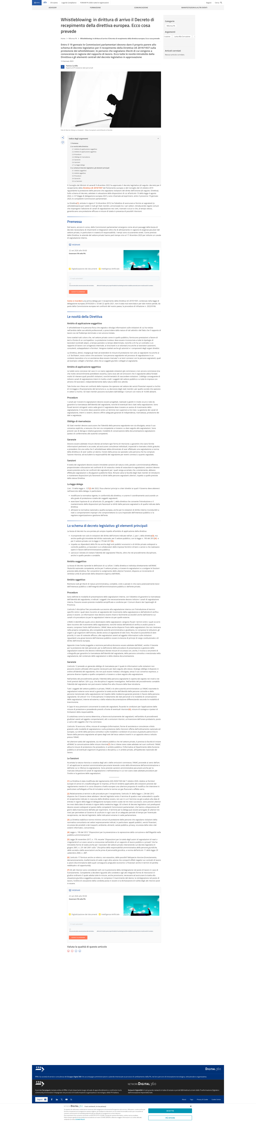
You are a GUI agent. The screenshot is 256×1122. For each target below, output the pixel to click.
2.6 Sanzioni (76, 162)
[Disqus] (128, 983)
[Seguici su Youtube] (66, 1099)
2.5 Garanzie (76, 160)
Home (63, 38)
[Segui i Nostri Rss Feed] (71, 1099)
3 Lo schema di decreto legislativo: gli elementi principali (89, 168)
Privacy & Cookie (202, 1099)
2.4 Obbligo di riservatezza (81, 157)
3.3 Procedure (76, 176)
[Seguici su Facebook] (51, 1099)
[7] (109, 744)
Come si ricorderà (74, 301)
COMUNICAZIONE (141, 7)
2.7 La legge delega (78, 165)
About (184, 1099)
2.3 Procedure (76, 154)
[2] (90, 488)
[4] (155, 538)
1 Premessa (74, 143)
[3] (153, 535)
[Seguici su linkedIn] (57, 1099)
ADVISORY (53, 7)
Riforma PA (73, 38)
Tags (192, 1099)
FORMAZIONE (95, 7)
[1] (78, 203)
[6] (130, 709)
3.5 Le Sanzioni (77, 181)
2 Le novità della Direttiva (79, 146)
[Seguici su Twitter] (61, 1099)
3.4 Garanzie (76, 178)
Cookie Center (216, 1099)
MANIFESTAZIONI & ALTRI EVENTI (194, 7)
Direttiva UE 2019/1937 (92, 188)
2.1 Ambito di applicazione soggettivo (84, 149)
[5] (112, 541)
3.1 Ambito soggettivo (79, 171)
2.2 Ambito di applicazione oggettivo (84, 152)
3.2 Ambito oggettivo (79, 173)
